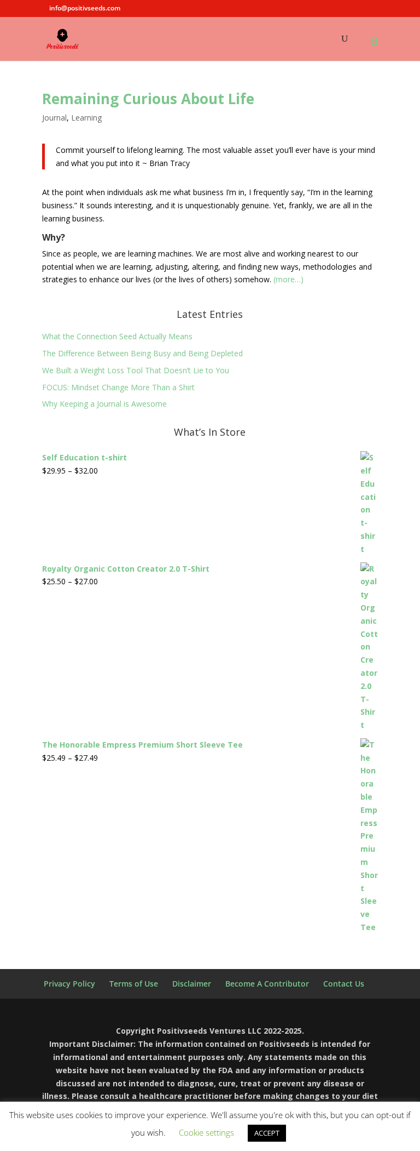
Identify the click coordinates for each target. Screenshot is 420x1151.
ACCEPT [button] (266, 1133)
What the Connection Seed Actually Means (117, 336)
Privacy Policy (69, 983)
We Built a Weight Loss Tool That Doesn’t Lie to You (135, 370)
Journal (54, 117)
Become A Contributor (267, 983)
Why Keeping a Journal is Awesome (104, 403)
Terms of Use (133, 983)
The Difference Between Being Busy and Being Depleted (142, 353)
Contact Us (343, 983)
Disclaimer (191, 983)
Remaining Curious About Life (148, 99)
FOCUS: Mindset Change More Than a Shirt (118, 387)
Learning (86, 117)
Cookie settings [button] (206, 1132)
